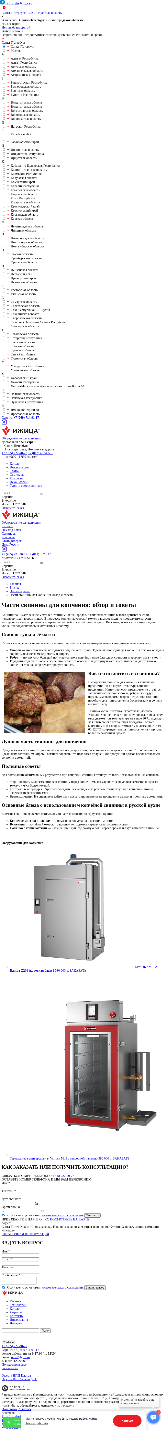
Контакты (16, 478)
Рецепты (16, 1312)
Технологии (18, 1305)
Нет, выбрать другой (16, 27)
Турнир (26, 485)
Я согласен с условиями (45, 1215)
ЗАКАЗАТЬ (78, 970)
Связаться (24, 1409)
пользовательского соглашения (62, 1215)
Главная (15, 1301)
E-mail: (17, 3)
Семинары (17, 474)
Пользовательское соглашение (14, 1366)
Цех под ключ (19, 467)
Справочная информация (25, 1234)
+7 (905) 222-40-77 (14, 453)
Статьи (15, 471)
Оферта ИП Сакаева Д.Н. (19, 1379)
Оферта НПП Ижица (16, 1375)
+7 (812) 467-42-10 (40, 453)
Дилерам (16, 1323)
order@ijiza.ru (20, 1357)
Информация (19, 1319)
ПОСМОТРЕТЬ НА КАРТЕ (69, 1219)
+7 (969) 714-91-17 (26, 1350)
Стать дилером (12, 541)
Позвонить (9, 1409)
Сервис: (20, 417)
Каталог (15, 463)
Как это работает (36, 1423)
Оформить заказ (13, 508)
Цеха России (18, 482)
